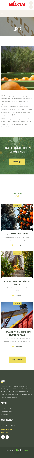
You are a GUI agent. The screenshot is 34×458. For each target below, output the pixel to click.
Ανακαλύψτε (17, 162)
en (31, 3)
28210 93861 (4, 432)
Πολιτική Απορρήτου (6, 411)
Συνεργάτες (4, 414)
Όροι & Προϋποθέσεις (7, 408)
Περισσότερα (18, 245)
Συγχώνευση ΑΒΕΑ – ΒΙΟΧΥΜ (17, 234)
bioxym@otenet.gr (6, 429)
